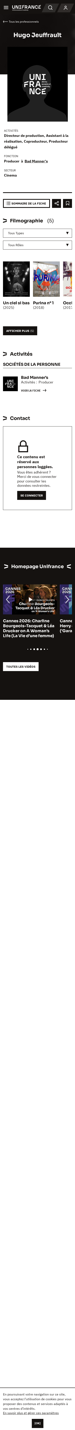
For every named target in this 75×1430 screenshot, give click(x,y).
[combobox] (37, 233)
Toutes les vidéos (20, 666)
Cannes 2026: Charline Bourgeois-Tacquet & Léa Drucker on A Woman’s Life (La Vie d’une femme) (28, 628)
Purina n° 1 (43, 303)
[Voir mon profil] (65, 8)
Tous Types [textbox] (16, 233)
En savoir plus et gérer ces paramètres (31, 1413)
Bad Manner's (36, 161)
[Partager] (56, 203)
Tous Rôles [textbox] (16, 245)
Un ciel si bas (16, 303)
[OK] (38, 1423)
